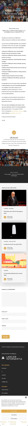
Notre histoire (5, 389)
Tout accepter (14, 411)
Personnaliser (14, 418)
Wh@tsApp (4, 382)
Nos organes (5, 393)
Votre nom (4, 311)
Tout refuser (14, 414)
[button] (26, 397)
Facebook (4, 368)
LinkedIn (4, 375)
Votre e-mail (5, 318)
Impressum (24, 421)
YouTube (4, 378)
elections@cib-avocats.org (17, 111)
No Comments (22, 17)
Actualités (8, 10)
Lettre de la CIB (12, 241)
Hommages (11, 208)
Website (4, 325)
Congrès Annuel (18, 10)
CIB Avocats (7, 17)
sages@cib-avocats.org (15, 113)
